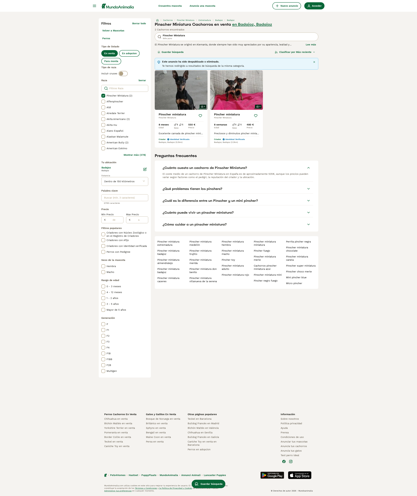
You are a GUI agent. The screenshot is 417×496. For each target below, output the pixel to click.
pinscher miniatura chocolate (297, 249)
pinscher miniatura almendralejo (168, 261)
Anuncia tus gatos (291, 450)
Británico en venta (156, 423)
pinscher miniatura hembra (233, 243)
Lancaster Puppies (215, 475)
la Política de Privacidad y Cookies (175, 488)
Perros (106, 38)
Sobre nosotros (290, 418)
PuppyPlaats (148, 475)
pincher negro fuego (266, 280)
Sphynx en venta (156, 428)
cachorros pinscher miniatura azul (265, 267)
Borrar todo (139, 23)
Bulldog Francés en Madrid (203, 423)
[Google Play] (272, 475)
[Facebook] (284, 461)
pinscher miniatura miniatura (265, 243)
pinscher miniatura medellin (200, 243)
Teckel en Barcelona (199, 418)
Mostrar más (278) (135, 154)
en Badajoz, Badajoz (252, 24)
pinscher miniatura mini (268, 274)
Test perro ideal (290, 455)
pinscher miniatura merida (200, 261)
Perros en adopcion (199, 449)
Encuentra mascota (170, 5)
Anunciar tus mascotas (294, 441)
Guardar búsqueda (173, 52)
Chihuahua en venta (116, 418)
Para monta (111, 61)
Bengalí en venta (156, 432)
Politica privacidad (291, 423)
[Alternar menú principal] (94, 6)
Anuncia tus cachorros (294, 446)
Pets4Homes (117, 475)
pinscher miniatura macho (233, 252)
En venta (109, 53)
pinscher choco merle (299, 271)
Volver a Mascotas (113, 30)
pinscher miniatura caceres (168, 280)
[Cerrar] (314, 62)
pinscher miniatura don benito (203, 271)
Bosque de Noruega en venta (163, 418)
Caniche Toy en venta (116, 446)
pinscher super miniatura (301, 265)
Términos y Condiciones (146, 488)
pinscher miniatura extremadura (168, 243)
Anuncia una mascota (202, 5)
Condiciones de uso (292, 437)
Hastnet (133, 475)
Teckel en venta (113, 441)
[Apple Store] (300, 475)
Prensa (285, 432)
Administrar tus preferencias (118, 491)
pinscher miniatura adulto (233, 267)
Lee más (311, 44)
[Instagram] (291, 461)
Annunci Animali (191, 475)
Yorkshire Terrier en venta (119, 428)
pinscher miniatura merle (265, 258)
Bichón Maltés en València (203, 428)
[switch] (123, 73)
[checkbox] (103, 95)
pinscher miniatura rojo (235, 274)
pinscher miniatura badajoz (168, 252)
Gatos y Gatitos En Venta (161, 414)
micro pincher (294, 283)
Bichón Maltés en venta (118, 423)
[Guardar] (200, 115)
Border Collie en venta (117, 437)
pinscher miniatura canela (297, 258)
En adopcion (129, 53)
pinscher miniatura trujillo (200, 252)
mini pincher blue (296, 277)
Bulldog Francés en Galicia (203, 437)
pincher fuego (262, 250)
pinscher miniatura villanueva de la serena (203, 280)
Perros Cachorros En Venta (120, 414)
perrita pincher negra (298, 241)
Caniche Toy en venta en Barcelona (202, 443)
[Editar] (145, 169)
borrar (142, 80)
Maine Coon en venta (158, 437)
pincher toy (228, 259)
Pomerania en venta (116, 432)
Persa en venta (155, 441)
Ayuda (284, 428)
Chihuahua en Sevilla (200, 432)
